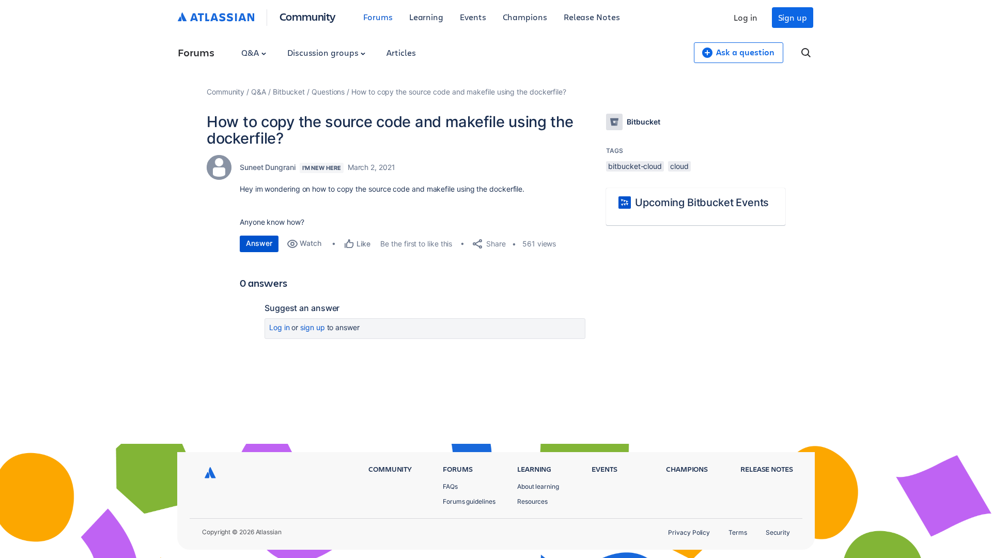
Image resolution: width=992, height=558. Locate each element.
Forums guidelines (469, 501)
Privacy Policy (689, 532)
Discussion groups (324, 52)
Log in (745, 17)
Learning (426, 16)
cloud (679, 166)
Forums (378, 16)
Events (473, 16)
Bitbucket (289, 91)
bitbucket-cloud (635, 166)
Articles (400, 52)
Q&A (251, 52)
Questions (328, 91)
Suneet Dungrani (268, 167)
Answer (259, 243)
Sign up (792, 17)
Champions (525, 16)
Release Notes (592, 16)
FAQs (450, 486)
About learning (538, 486)
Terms (738, 532)
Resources (532, 501)
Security (778, 532)
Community (308, 16)
